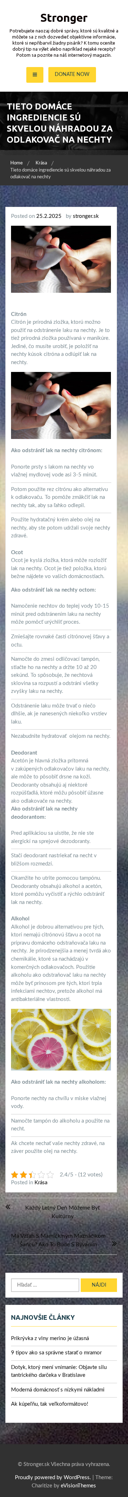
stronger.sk (86, 216)
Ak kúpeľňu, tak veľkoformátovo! (49, 1404)
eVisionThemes (78, 1485)
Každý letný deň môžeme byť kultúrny (62, 1212)
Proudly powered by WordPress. (53, 1477)
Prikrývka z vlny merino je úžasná (50, 1338)
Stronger (63, 17)
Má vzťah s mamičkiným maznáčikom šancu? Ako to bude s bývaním (58, 1240)
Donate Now (72, 74)
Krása (40, 1182)
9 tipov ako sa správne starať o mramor (56, 1352)
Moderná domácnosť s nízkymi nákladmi (58, 1390)
